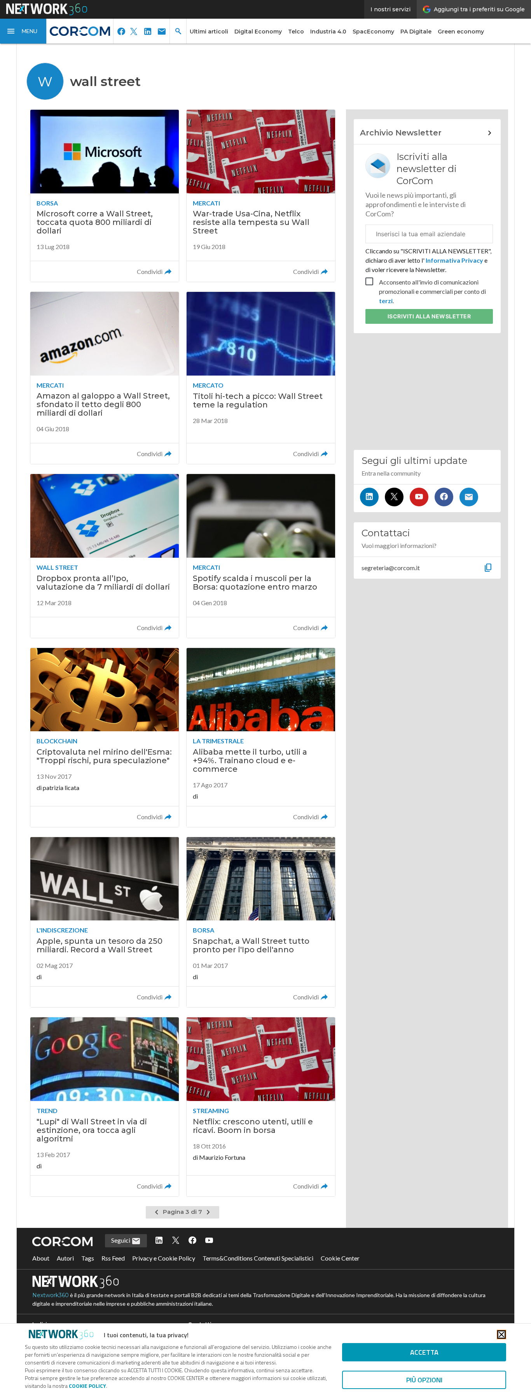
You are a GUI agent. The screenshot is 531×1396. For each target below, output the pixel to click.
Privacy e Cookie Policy (163, 1258)
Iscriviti (429, 316)
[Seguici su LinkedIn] (369, 497)
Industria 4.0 (328, 31)
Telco (296, 31)
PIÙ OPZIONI (424, 1380)
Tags (87, 1258)
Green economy (461, 31)
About (40, 1258)
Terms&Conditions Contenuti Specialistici (258, 1258)
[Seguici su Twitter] (394, 497)
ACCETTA (424, 1352)
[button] (23, 31)
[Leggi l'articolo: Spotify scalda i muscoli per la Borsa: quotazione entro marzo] (261, 555)
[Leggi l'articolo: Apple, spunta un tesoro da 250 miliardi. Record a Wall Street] (104, 922)
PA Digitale (415, 31)
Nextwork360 (50, 1295)
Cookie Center (340, 1258)
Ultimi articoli (209, 31)
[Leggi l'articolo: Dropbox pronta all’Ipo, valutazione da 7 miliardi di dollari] (104, 555)
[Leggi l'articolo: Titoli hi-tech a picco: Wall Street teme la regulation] (261, 378)
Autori (65, 1258)
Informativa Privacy (454, 260)
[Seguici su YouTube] (419, 497)
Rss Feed (113, 1258)
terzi (386, 300)
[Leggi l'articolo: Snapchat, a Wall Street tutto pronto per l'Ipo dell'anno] (261, 922)
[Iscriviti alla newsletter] (468, 497)
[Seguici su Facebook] (444, 497)
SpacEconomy (373, 31)
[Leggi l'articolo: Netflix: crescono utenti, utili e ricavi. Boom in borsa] (261, 1106)
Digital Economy (258, 31)
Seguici (121, 1240)
